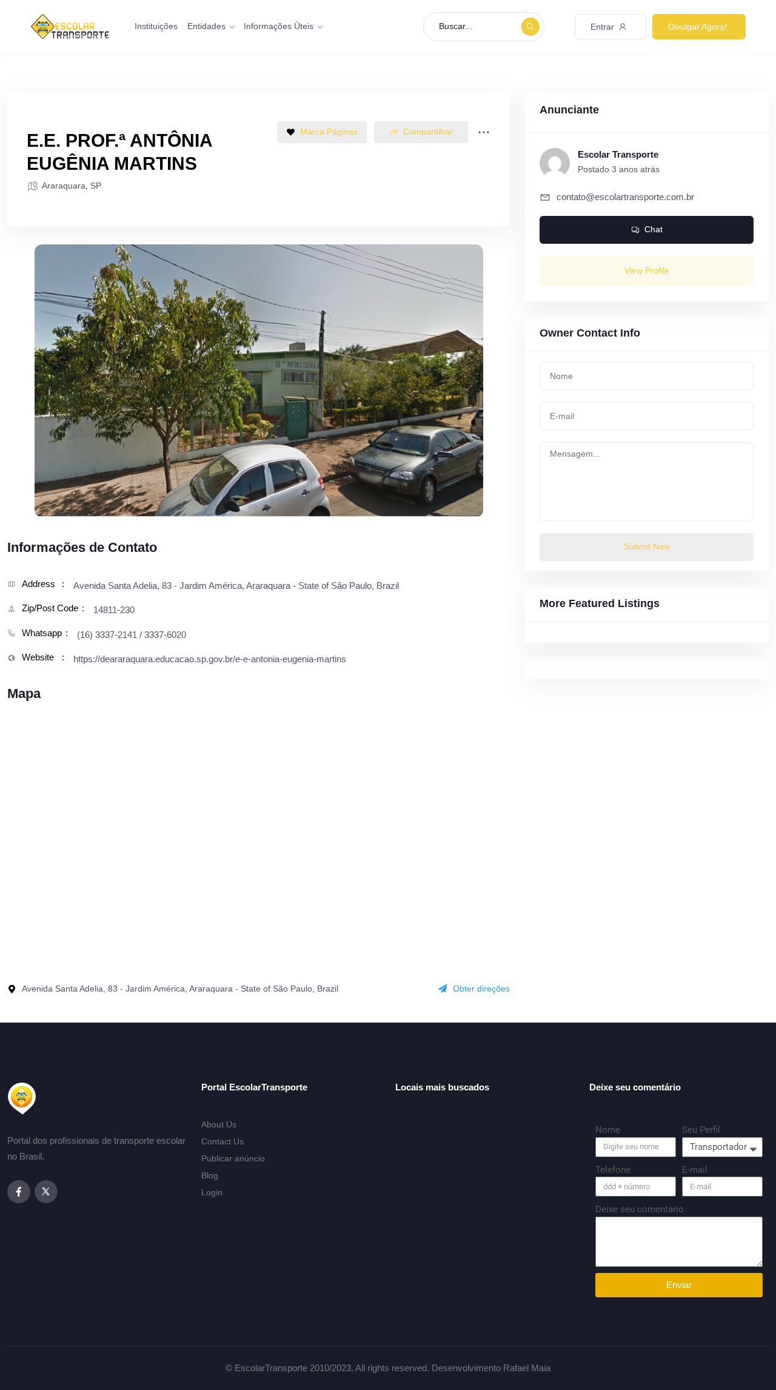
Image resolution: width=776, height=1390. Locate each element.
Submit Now (647, 546)
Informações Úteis (278, 26)
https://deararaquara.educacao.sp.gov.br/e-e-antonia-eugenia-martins (209, 659)
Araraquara (63, 185)
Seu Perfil (701, 1129)
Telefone (612, 1169)
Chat (653, 229)
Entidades (206, 26)
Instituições (156, 26)
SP (95, 185)
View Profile (646, 270)
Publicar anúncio (233, 1158)
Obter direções (481, 988)
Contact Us (222, 1141)
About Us (218, 1124)
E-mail (694, 1169)
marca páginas (329, 131)
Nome (607, 1129)
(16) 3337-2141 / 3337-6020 (131, 635)
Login (211, 1192)
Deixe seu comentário (639, 1209)
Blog (209, 1175)
